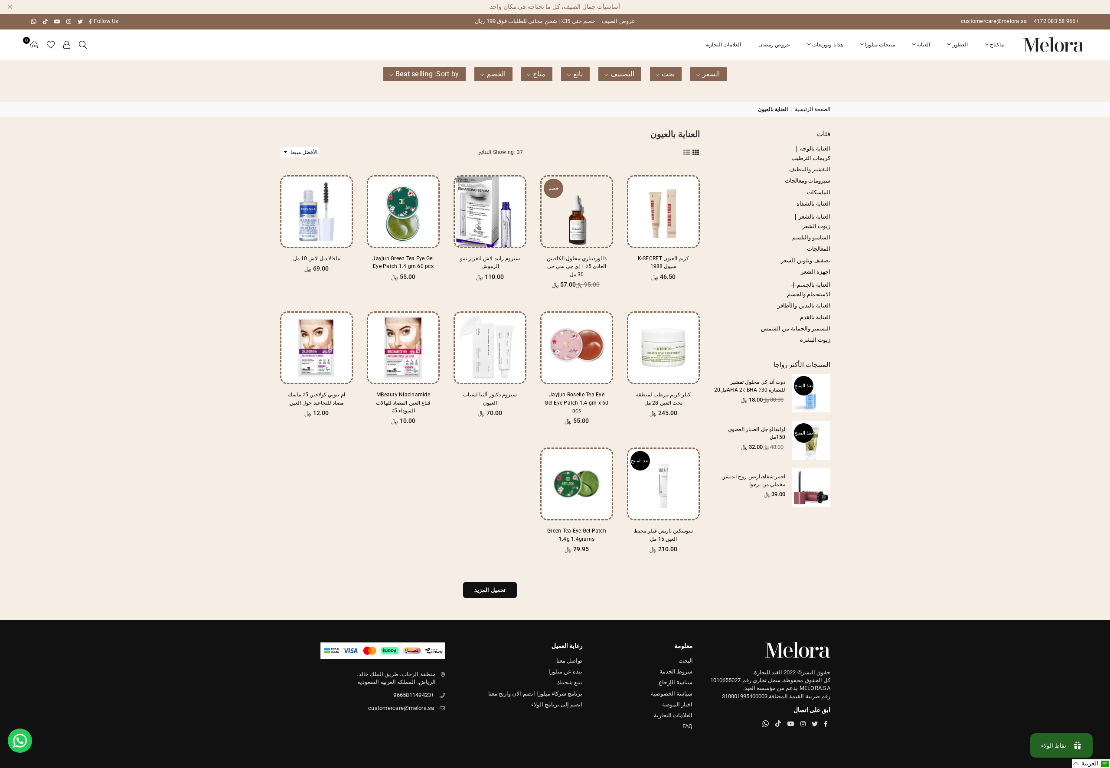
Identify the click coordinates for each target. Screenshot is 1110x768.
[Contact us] (20, 741)
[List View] (686, 152)
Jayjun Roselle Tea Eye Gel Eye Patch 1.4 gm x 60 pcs (577, 402)
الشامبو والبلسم (811, 237)
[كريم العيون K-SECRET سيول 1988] (663, 211)
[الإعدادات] (67, 44)
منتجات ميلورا (880, 45)
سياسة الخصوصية (671, 693)
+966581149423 (413, 695)
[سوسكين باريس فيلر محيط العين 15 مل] (663, 484)
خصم (553, 188)
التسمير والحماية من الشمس (795, 328)
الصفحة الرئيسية (812, 109)
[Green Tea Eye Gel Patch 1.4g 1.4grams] (577, 484)
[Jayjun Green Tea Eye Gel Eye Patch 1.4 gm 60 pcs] (403, 211)
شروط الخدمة (675, 671)
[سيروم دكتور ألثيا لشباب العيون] (490, 348)
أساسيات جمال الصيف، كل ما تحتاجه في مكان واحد (555, 6)
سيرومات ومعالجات (807, 180)
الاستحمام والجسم (808, 294)
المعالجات (818, 248)
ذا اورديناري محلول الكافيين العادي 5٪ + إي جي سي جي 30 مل (577, 266)
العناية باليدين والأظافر (803, 305)
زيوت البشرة (815, 340)
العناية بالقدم (815, 317)
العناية (923, 45)
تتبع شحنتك (569, 682)
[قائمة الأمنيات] (50, 44)
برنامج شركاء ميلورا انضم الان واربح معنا (535, 693)
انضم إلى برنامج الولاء (557, 704)
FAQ (687, 726)
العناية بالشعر (814, 216)
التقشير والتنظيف (809, 169)
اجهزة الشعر (815, 271)
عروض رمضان (774, 45)
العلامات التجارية (723, 45)
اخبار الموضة (677, 704)
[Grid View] (695, 152)
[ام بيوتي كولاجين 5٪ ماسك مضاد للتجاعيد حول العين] (316, 348)
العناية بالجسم (813, 284)
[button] (34, 44)
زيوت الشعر (816, 226)
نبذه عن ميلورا (565, 671)
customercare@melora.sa (994, 21)
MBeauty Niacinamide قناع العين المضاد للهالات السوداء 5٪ (403, 402)
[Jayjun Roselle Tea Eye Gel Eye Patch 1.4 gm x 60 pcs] (577, 348)
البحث (686, 660)
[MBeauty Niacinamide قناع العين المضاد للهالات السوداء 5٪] (403, 348)
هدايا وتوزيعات (827, 45)
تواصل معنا (569, 660)
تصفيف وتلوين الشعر (805, 260)
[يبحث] (83, 44)
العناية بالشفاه (813, 203)
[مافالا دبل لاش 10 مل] (316, 211)
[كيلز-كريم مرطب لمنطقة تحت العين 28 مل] (663, 348)
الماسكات (818, 192)
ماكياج (997, 45)
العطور (960, 45)
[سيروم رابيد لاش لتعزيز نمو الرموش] (490, 211)
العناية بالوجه (815, 148)
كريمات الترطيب (810, 158)
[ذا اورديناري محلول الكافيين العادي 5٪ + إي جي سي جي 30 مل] (577, 211)
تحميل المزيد (489, 590)
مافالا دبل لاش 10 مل (316, 258)
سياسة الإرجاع (675, 682)
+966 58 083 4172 (1056, 21)
